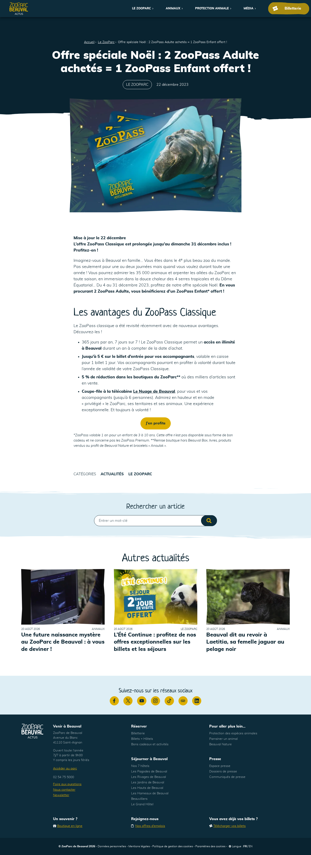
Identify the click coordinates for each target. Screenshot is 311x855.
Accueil (89, 42)
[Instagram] (155, 700)
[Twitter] (128, 700)
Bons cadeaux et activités (149, 744)
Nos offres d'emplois (150, 826)
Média (248, 8)
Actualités (112, 474)
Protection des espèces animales (233, 733)
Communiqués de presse (227, 777)
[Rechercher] (209, 520)
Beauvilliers (139, 798)
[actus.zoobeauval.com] (19, 8)
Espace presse (219, 766)
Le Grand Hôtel (142, 804)
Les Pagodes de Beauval (149, 771)
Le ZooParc (141, 8)
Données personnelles (112, 846)
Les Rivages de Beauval (148, 777)
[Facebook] (114, 700)
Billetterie (138, 733)
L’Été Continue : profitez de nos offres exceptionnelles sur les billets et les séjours (155, 642)
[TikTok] (169, 700)
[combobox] (155, 520)
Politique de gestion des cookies (172, 846)
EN (250, 846)
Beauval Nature (220, 744)
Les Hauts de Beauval (147, 788)
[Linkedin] (196, 700)
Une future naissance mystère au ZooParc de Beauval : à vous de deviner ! (63, 642)
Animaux (173, 8)
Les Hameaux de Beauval (149, 793)
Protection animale (212, 8)
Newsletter (61, 795)
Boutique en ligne (69, 826)
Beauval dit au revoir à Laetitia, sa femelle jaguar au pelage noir (245, 642)
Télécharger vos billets (229, 826)
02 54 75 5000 (63, 777)
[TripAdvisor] (183, 700)
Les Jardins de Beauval (147, 782)
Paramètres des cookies (210, 846)
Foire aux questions (67, 784)
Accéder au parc (65, 768)
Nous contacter (64, 789)
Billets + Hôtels (142, 739)
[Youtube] (141, 700)
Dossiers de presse (223, 771)
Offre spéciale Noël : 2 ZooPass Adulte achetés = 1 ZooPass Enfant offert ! (172, 42)
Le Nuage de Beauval (154, 392)
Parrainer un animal (223, 739)
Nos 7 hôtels (140, 766)
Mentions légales (139, 846)
